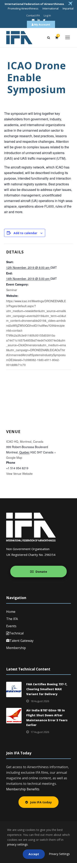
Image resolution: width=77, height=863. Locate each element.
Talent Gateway (21, 640)
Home (10, 611)
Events (11, 626)
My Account (41, 24)
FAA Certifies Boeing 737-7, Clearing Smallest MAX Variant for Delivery (46, 689)
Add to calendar (25, 233)
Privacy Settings (59, 854)
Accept (34, 854)
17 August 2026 (40, 732)
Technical (16, 633)
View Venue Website (19, 474)
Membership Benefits (22, 789)
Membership (16, 648)
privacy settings (17, 844)
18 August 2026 (40, 701)
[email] (33, 20)
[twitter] (44, 20)
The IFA (12, 619)
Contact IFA (33, 15)
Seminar (11, 290)
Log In (47, 15)
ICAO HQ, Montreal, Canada (24, 441)
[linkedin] (39, 20)
